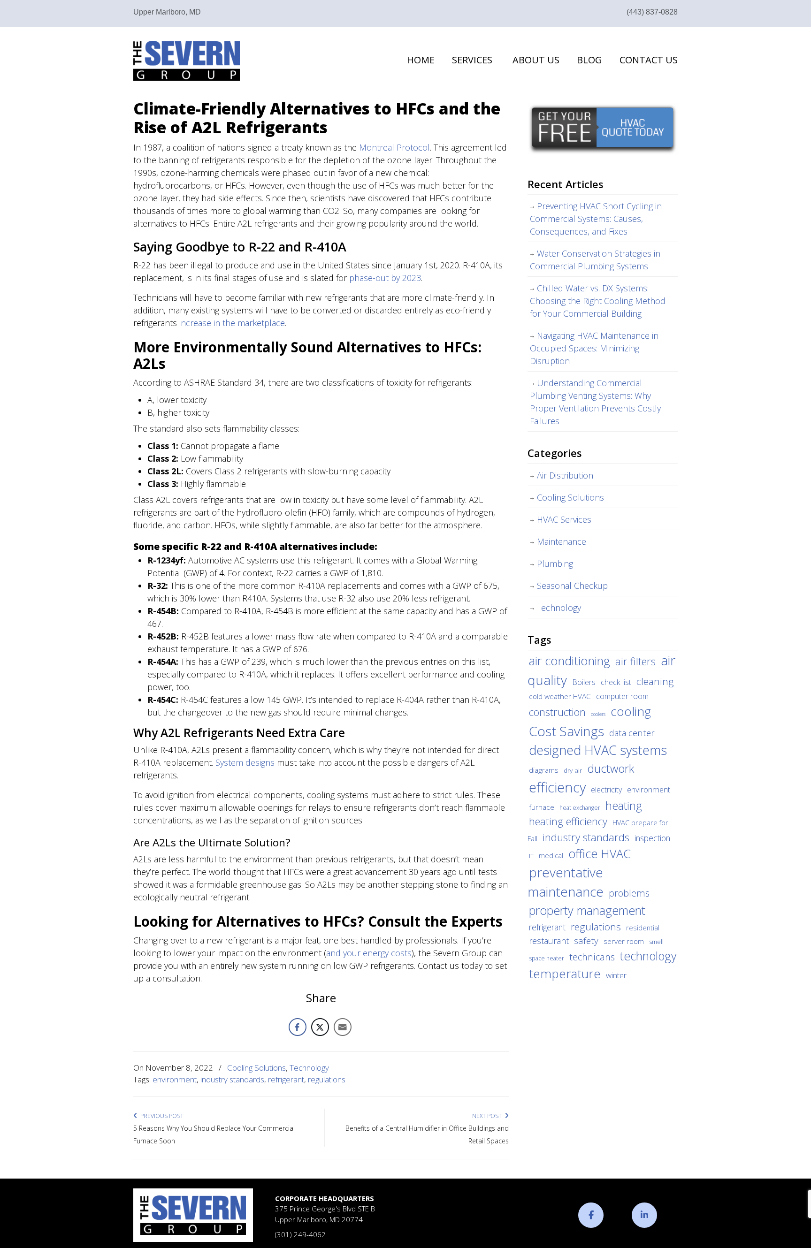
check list (616, 682)
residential (642, 927)
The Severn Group (186, 61)
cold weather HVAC (560, 696)
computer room (622, 696)
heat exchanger (579, 808)
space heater (546, 958)
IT (531, 856)
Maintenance (561, 541)
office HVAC (599, 853)
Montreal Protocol (394, 147)
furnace (541, 807)
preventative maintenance (566, 882)
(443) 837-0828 (652, 12)
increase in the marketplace (232, 322)
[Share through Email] (343, 1027)
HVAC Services (564, 519)
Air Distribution (565, 475)
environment (175, 1079)
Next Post (488, 1116)
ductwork (610, 768)
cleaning (655, 681)
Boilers (584, 682)
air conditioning (569, 661)
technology (648, 956)
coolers (598, 714)
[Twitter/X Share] (320, 1027)
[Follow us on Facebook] (591, 1215)
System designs (245, 762)
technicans (592, 957)
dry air (573, 770)
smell (656, 942)
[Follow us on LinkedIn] (644, 1215)
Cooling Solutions (256, 1067)
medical (551, 855)
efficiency (557, 787)
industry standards (232, 1079)
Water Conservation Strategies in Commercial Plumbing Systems (595, 260)
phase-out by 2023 (385, 277)
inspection (652, 838)
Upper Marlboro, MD (167, 12)
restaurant (549, 940)
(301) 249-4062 (300, 1234)
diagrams (544, 770)
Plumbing (555, 563)
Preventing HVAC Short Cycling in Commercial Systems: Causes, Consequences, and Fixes (596, 218)
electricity (606, 789)
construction (557, 712)
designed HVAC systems (598, 750)
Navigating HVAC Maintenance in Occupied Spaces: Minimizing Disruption (594, 348)
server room (624, 941)
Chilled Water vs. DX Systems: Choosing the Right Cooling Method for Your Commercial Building (598, 300)
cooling (631, 711)
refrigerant (286, 1079)
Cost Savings (566, 731)
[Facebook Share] (297, 1027)
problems (629, 893)
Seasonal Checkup (572, 585)
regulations (326, 1079)
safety (586, 941)
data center (632, 732)
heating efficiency (568, 821)
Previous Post (161, 1116)
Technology (309, 1067)
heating (623, 805)
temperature (565, 973)
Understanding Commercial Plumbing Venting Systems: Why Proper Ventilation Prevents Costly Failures (595, 401)
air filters (635, 661)
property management (587, 910)
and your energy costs (369, 953)
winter (616, 975)
